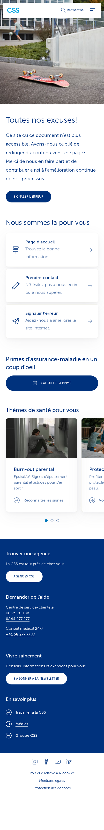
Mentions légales (52, 781)
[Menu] (92, 10)
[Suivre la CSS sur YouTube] (58, 761)
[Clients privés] (13, 10)
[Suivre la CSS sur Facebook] (46, 761)
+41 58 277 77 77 (20, 634)
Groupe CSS (26, 735)
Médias (21, 724)
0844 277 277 (18, 619)
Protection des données (52, 788)
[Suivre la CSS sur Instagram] (34, 761)
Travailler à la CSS (30, 712)
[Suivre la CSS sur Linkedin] (69, 761)
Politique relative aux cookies (52, 773)
